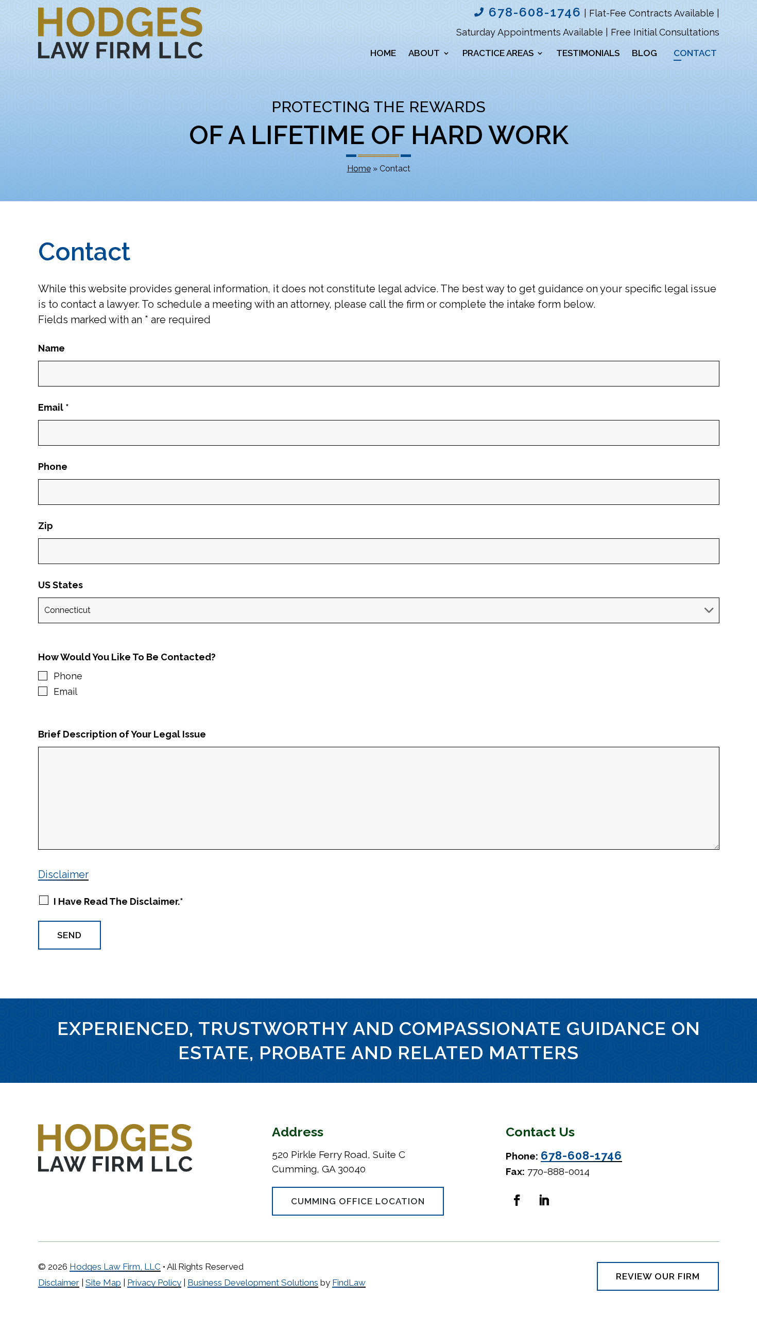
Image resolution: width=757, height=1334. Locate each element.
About (424, 53)
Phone (52, 466)
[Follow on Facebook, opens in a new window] (517, 1200)
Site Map (103, 1282)
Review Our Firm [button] (658, 1276)
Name (51, 348)
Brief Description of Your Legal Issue (122, 734)
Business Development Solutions (252, 1282)
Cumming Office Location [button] (358, 1201)
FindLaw (349, 1282)
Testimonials (588, 53)
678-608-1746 (535, 12)
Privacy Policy (154, 1282)
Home (383, 53)
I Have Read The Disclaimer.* (118, 901)
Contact (695, 53)
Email (53, 407)
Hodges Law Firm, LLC (115, 1266)
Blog (644, 53)
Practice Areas (498, 53)
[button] (744, 1323)
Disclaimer (63, 874)
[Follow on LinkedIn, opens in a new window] (543, 1200)
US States (60, 585)
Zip (45, 525)
